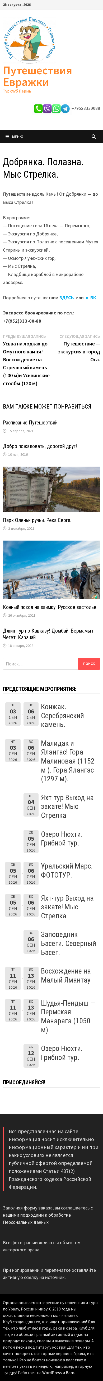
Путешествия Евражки (37, 76)
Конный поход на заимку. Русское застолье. (50, 607)
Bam (70, 1372)
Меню (18, 136)
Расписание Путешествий (30, 422)
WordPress (52, 1372)
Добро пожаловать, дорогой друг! (40, 446)
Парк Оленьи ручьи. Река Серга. (37, 520)
